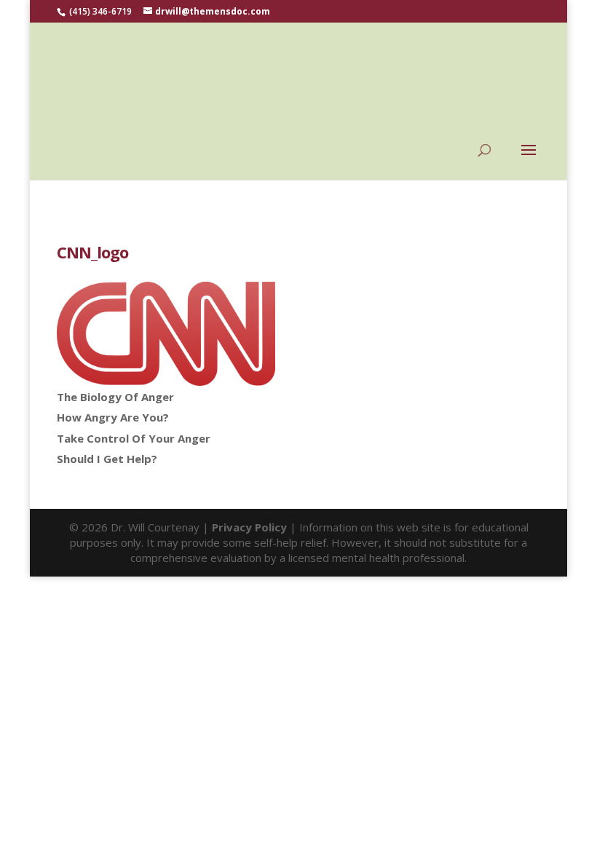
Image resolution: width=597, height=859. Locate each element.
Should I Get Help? (107, 458)
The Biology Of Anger (115, 396)
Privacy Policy (249, 527)
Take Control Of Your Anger (133, 438)
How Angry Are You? (113, 417)
